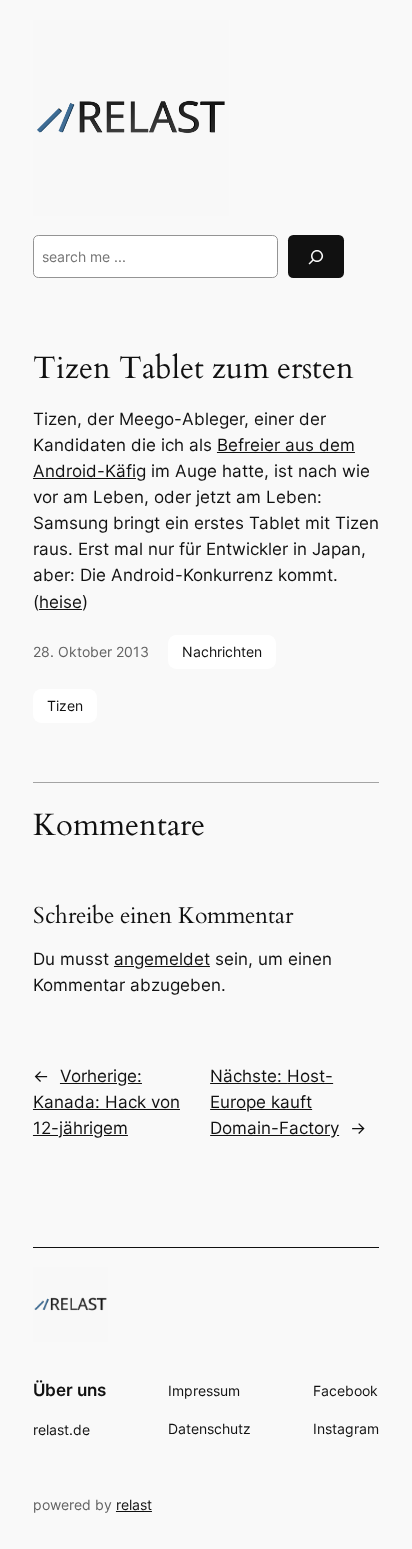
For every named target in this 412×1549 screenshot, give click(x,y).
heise (60, 602)
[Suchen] (316, 256)
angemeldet (162, 959)
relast (134, 1504)
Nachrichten (222, 651)
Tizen (65, 705)
